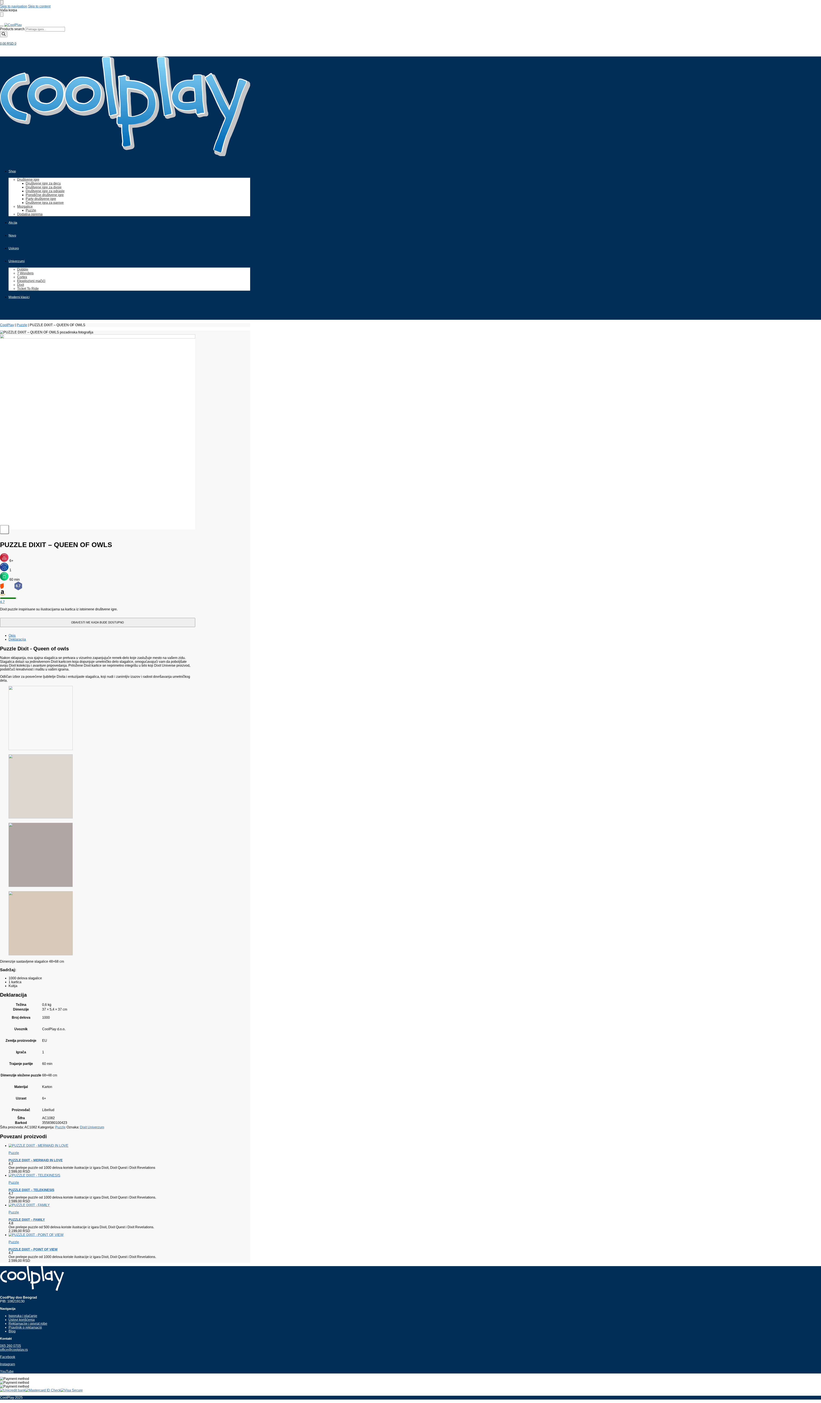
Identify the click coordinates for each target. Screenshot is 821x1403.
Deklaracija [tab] (17, 639)
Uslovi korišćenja (22, 1320)
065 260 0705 (10, 1346)
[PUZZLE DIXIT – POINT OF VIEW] (102, 1235)
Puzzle (22, 325)
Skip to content (39, 6)
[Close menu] (1, 2)
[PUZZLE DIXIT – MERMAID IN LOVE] (102, 1146)
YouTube (7, 1371)
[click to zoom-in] (97, 432)
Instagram (7, 1364)
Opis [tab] (12, 635)
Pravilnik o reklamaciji (25, 1327)
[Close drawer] (1, 14)
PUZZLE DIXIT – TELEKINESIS (31, 1190)
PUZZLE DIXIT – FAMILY (27, 1219)
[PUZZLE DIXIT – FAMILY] (102, 1205)
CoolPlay (7, 325)
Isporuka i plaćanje (23, 1316)
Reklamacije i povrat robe (28, 1323)
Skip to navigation (13, 6)
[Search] (3, 34)
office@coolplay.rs (14, 1349)
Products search (12, 29)
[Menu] (1, 26)
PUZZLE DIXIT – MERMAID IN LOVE (36, 1160)
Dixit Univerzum (92, 1127)
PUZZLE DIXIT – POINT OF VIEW (33, 1249)
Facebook (7, 1357)
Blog (12, 1331)
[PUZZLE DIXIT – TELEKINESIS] (102, 1175)
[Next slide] (4, 529)
